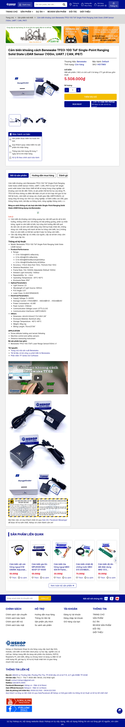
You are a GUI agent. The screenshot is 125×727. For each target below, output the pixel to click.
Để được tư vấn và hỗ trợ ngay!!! (103, 104)
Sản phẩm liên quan (26, 534)
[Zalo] (106, 598)
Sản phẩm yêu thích (44, 621)
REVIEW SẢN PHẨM (56, 11)
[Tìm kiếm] (64, 4)
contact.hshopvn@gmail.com (22, 680)
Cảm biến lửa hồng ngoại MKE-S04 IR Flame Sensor (62, 567)
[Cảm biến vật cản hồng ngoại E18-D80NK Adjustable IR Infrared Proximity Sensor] (18, 550)
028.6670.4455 (19, 683)
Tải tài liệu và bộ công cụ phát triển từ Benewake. (30, 353)
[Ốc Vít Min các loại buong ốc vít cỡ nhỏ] (33, 34)
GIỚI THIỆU (85, 11)
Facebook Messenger (58, 520)
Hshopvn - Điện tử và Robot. (35, 688)
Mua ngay (77, 104)
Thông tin (76, 4)
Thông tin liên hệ (42, 618)
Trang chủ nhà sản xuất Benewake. (25, 350)
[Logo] (11, 4)
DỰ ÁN (39, 11)
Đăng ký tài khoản (72, 614)
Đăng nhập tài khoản (73, 618)
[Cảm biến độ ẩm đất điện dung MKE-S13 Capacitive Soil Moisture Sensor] (107, 550)
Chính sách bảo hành (15, 618)
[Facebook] (112, 598)
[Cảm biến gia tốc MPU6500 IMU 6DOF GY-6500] (40, 550)
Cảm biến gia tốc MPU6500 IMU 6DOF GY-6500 (39, 567)
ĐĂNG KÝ (45, 598)
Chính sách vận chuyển (16, 614)
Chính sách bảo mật (15, 625)
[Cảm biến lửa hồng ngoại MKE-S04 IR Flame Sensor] (62, 550)
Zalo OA (45, 520)
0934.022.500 (50, 690)
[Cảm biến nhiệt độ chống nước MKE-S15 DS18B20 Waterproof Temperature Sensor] (84, 550)
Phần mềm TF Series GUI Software (24, 356)
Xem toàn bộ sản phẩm (61, 585)
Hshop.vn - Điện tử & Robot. (36, 685)
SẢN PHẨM (26, 11)
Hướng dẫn (88, 4)
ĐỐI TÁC (73, 11)
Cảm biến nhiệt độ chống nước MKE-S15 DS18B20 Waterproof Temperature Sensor (84, 567)
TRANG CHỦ (12, 11)
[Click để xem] (34, 86)
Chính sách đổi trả (14, 621)
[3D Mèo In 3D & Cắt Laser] (91, 34)
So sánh (24, 578)
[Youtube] (117, 598)
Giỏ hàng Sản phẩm (101, 4)
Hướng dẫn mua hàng (45, 614)
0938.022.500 (36, 690)
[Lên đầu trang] (119, 717)
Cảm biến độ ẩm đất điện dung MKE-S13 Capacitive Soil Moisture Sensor (106, 567)
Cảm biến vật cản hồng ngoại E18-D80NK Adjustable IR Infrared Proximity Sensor (18, 567)
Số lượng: (68, 85)
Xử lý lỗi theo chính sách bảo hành (25, 157)
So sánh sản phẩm (43, 625)
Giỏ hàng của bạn (72, 621)
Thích (14, 578)
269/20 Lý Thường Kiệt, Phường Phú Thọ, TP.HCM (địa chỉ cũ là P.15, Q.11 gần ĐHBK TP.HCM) (50, 675)
